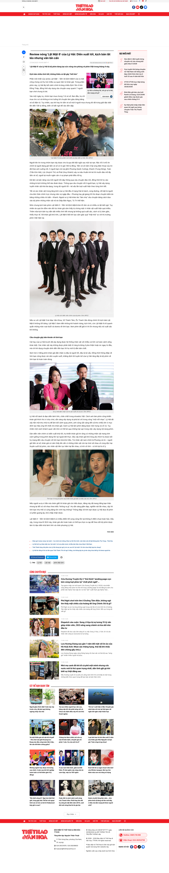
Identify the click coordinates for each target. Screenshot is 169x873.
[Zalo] (145, 7)
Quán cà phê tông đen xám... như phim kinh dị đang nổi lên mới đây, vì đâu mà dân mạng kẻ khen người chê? (100, 801)
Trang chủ (25, 44)
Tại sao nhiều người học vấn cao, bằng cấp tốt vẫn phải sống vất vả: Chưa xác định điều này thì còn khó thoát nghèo (71, 710)
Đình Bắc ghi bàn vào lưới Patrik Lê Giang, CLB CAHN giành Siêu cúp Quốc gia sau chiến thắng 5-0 (134, 95)
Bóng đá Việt (67, 14)
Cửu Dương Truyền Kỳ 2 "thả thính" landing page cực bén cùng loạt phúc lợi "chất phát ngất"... (86, 580)
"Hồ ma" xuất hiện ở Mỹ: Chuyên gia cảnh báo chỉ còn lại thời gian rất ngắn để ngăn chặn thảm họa (101, 709)
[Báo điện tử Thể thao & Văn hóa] (84, 7)
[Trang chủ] (24, 14)
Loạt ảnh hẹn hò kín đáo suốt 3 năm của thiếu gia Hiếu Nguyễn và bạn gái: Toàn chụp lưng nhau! (100, 739)
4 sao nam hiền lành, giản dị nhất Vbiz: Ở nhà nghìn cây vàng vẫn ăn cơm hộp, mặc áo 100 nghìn (71, 770)
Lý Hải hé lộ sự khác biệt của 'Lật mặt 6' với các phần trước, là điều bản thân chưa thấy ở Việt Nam (62, 544)
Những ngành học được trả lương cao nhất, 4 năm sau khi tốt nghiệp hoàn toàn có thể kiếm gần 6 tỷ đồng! (42, 771)
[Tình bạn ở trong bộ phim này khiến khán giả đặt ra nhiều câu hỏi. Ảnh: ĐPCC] (72, 473)
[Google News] (101, 63)
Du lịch (101, 14)
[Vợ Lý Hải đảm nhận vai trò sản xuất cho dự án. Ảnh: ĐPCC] (72, 386)
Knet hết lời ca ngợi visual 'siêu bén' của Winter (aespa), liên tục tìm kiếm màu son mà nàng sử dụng (101, 770)
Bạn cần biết (130, 14)
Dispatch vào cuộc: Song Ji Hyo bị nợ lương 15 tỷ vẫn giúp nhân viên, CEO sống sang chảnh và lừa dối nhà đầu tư (86, 625)
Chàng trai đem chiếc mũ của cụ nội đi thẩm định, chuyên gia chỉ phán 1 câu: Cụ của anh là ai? (70, 739)
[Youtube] (143, 1)
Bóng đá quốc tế (81, 14)
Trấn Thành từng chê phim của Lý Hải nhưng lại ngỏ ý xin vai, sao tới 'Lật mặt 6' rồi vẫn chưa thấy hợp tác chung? (66, 547)
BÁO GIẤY (103, 1)
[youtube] (137, 7)
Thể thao (56, 14)
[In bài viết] (24, 62)
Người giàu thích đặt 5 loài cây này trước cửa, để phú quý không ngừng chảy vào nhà (42, 709)
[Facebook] (139, 1)
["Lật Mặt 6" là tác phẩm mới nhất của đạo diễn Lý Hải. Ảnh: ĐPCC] (72, 132)
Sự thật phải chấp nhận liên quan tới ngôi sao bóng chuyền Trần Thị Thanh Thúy (134, 108)
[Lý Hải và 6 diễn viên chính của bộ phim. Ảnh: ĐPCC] (72, 267)
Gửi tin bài (134, 1)
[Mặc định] (24, 70)
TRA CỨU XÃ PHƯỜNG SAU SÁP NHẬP (118, 1)
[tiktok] (141, 7)
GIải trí (109, 14)
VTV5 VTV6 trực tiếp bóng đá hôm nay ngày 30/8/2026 (134, 84)
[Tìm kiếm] (23, 7)
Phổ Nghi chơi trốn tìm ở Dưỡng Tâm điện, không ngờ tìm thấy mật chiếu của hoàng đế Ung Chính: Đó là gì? (86, 602)
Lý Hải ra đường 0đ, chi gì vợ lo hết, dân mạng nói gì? (100, 91)
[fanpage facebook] (133, 7)
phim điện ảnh (59, 563)
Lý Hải (39, 563)
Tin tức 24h (46, 14)
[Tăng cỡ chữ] (23, 66)
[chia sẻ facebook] (24, 57)
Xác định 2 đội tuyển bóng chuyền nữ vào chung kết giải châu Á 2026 (134, 61)
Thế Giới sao (119, 14)
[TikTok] (146, 1)
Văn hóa (93, 14)
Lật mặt (47, 563)
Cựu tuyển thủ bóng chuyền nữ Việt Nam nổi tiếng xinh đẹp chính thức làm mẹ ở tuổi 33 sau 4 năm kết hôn (134, 72)
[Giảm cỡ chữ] (23, 73)
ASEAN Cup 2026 (33, 14)
